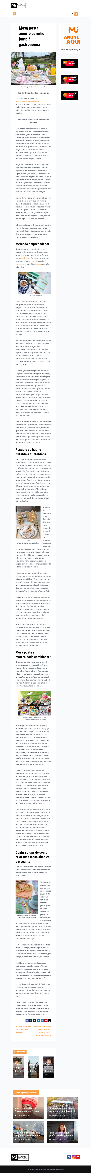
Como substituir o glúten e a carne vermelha (23, 1029)
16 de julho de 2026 (24, 1115)
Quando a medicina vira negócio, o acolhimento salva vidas (27, 1135)
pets (24, 264)
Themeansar (60, 1169)
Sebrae (24, 258)
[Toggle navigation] (43, 14)
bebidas (38, 264)
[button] (72, 14)
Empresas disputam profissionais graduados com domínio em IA (62, 1135)
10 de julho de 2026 (58, 1139)
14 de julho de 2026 (24, 1139)
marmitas (19, 264)
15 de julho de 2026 (58, 1115)
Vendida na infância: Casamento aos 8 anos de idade (27, 1111)
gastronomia (32, 261)
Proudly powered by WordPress (36, 1169)
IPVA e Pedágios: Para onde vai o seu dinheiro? (62, 1110)
